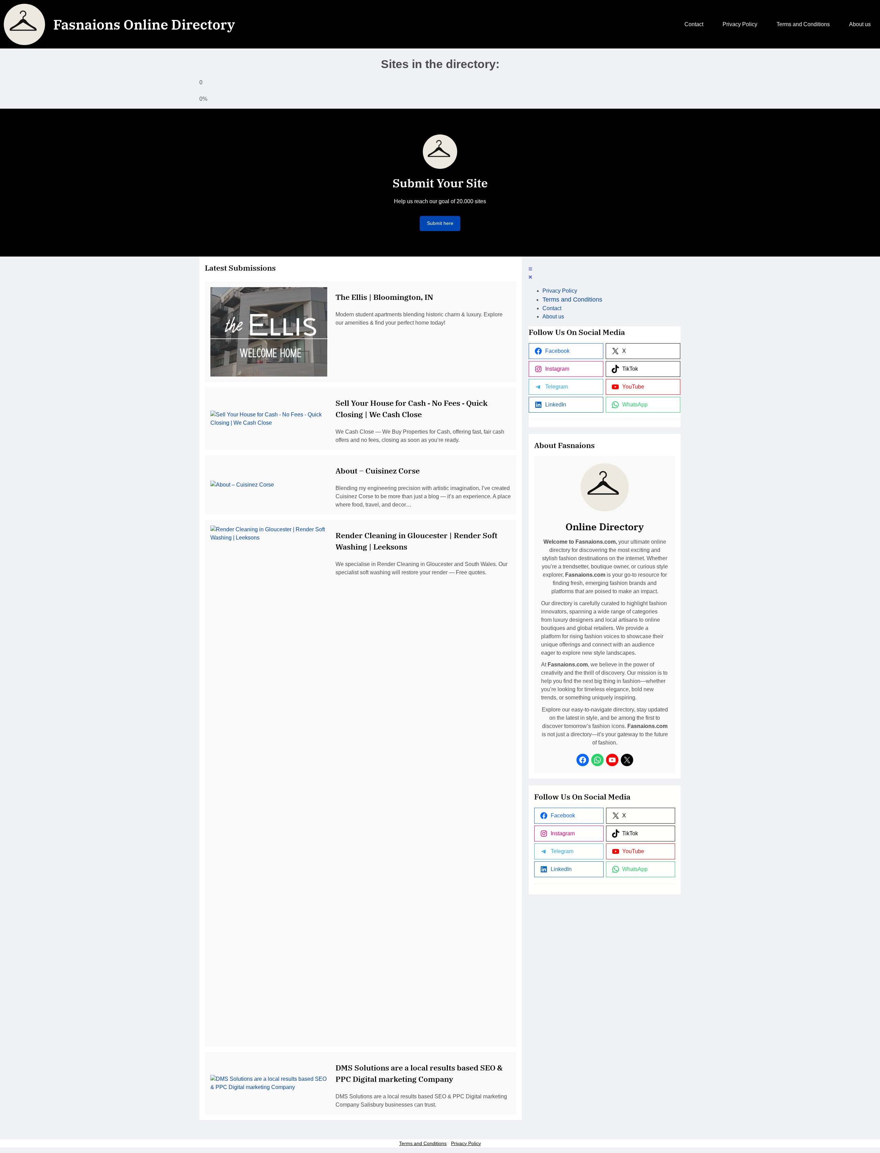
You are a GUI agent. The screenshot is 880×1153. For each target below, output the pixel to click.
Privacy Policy (466, 1143)
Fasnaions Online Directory (144, 24)
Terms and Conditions (423, 1143)
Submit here (440, 223)
